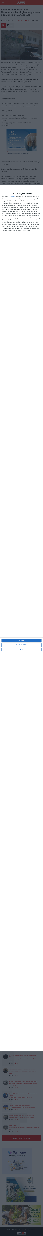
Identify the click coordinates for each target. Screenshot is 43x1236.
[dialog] (21, 618)
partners (12, 196)
